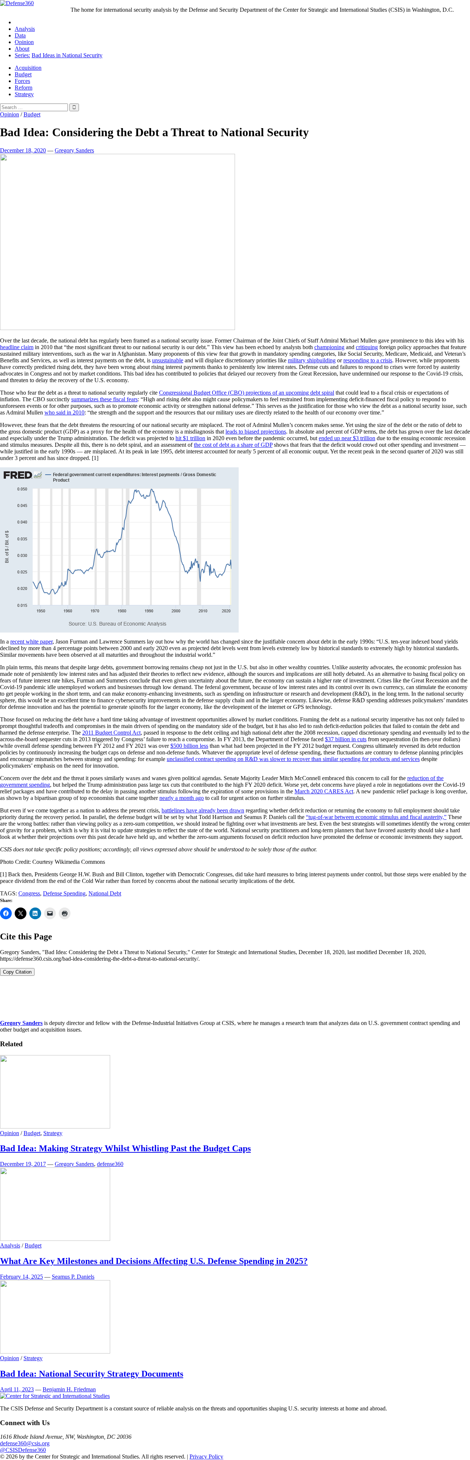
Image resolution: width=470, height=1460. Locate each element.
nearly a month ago (181, 798)
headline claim (16, 347)
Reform (23, 87)
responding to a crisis (367, 360)
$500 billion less (189, 746)
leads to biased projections (255, 431)
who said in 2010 (64, 412)
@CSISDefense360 (23, 1450)
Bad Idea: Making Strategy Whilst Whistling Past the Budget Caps (125, 1148)
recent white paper (31, 641)
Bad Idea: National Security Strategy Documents (91, 1374)
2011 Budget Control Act (111, 732)
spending (39, 785)
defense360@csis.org (25, 1443)
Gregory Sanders (74, 150)
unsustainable (167, 360)
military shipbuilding (312, 360)
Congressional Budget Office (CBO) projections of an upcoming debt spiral (246, 393)
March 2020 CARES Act (323, 791)
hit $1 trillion (190, 438)
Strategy (24, 94)
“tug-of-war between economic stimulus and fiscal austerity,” (376, 817)
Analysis (25, 29)
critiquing (367, 347)
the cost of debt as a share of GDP (233, 445)
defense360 (110, 1164)
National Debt (104, 893)
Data (20, 35)
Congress (29, 893)
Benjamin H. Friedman (69, 1389)
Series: (22, 55)
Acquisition (28, 68)
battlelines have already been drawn (203, 810)
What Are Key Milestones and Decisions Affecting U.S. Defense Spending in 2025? (154, 1261)
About (22, 49)
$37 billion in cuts (345, 739)
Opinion (24, 42)
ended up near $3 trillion (347, 438)
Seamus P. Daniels (73, 1277)
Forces (22, 81)
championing (329, 347)
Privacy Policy (206, 1456)
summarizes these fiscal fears (104, 399)
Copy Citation (17, 972)
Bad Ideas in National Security (67, 55)
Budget (23, 74)
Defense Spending (64, 893)
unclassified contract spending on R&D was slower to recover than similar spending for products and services (293, 759)
